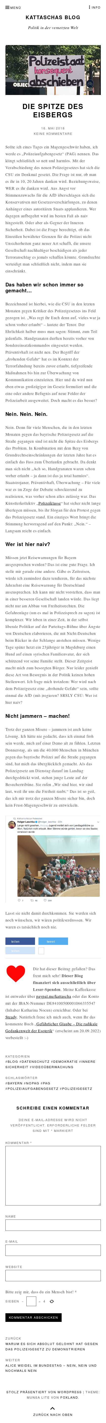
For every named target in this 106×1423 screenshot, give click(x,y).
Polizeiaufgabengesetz (33, 1088)
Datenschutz (36, 1061)
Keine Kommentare (53, 133)
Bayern (15, 1083)
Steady (11, 1016)
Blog (13, 1061)
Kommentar (18, 1143)
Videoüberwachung (53, 1067)
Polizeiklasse (49, 503)
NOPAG (32, 1083)
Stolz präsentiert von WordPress (44, 1392)
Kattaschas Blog (53, 17)
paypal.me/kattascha (53, 996)
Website (13, 1267)
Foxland (69, 1397)
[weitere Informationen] (41, 951)
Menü (15, 7)
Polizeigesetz (77, 1088)
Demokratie (65, 1061)
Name (10, 1216)
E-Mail (11, 1241)
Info (96, 7)
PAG (47, 1083)
